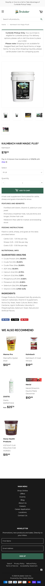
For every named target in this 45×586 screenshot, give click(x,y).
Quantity (5, 178)
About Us (22, 503)
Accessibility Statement (28, 566)
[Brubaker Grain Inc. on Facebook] (41, 570)
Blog (22, 500)
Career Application (22, 509)
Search (9, 563)
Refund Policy (31, 563)
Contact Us (22, 515)
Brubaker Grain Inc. (24, 576)
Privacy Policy (19, 563)
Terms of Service (12, 566)
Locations (23, 512)
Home (4, 24)
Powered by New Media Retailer (21, 578)
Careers (22, 506)
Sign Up (22, 556)
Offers (22, 494)
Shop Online (22, 491)
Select (4, 168)
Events (22, 497)
